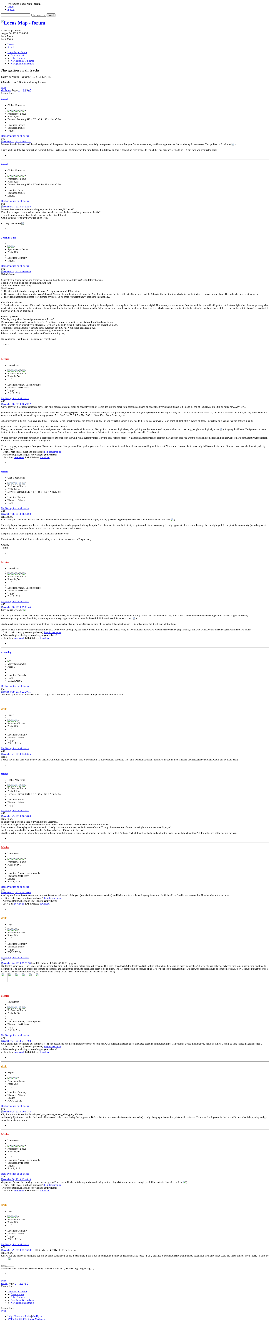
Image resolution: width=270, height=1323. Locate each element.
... (21, 90)
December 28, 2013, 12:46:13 (16, 1179)
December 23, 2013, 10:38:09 (16, 816)
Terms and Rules (22, 1316)
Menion (5, 359)
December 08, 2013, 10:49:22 (16, 404)
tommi (4, 99)
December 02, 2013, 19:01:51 (16, 141)
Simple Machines (36, 1319)
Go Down (6, 90)
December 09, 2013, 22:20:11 (16, 691)
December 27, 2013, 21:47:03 (16, 1041)
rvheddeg (6, 652)
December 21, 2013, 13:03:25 (16, 754)
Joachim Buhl (8, 237)
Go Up (4, 1283)
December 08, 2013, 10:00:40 (16, 271)
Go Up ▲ (37, 1316)
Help (10, 1316)
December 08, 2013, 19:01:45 (16, 607)
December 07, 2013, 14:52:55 (16, 206)
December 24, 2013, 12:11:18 (16, 963)
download (19, 457)
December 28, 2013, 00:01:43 (16, 1111)
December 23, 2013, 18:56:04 (16, 892)
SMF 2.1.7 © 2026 (17, 1319)
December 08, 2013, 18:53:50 (16, 514)
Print (3, 87)
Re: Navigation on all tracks (15, 136)
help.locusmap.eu (52, 451)
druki (4, 709)
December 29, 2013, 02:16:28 (16, 1250)
